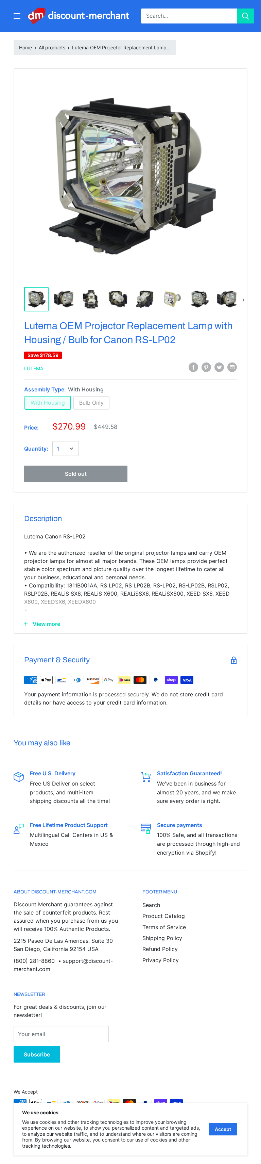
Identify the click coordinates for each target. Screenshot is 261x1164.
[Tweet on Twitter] (219, 367)
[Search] (245, 16)
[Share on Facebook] (193, 367)
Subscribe (37, 1054)
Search (151, 905)
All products (52, 47)
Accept (223, 1129)
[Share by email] (232, 367)
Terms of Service (164, 927)
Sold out (76, 473)
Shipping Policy (162, 938)
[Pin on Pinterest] (206, 367)
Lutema (33, 368)
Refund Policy (160, 948)
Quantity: (36, 448)
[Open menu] (17, 16)
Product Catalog (163, 915)
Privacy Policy (160, 960)
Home (25, 47)
